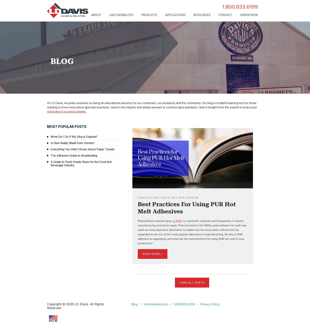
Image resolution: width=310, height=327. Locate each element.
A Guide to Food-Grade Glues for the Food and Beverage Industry (81, 163)
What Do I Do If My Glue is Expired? (74, 136)
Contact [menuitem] (225, 15)
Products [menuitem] (149, 15)
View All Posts (192, 282)
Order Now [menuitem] (249, 15)
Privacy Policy (210, 304)
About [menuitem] (96, 15)
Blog (134, 304)
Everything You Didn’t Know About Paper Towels (82, 149)
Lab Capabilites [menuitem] (121, 15)
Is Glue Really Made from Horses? (73, 143)
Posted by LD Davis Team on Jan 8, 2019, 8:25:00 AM (168, 197)
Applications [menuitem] (175, 15)
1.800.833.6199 (240, 7)
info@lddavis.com (156, 304)
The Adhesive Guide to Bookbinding (74, 155)
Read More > (152, 254)
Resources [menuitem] (202, 15)
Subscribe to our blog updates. (66, 111)
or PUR (177, 221)
